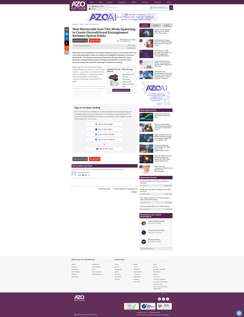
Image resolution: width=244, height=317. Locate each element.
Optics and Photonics (91, 24)
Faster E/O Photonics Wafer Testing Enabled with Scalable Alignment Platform (163, 63)
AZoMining (74, 277)
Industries (137, 274)
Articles (117, 267)
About (155, 264)
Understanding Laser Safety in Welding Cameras (154, 182)
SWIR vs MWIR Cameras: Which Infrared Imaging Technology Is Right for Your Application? (163, 137)
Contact (155, 274)
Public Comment (104, 189)
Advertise (156, 277)
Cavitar (146, 186)
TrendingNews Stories (144, 25)
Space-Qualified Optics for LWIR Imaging (154, 206)
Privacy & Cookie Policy (160, 282)
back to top (164, 294)
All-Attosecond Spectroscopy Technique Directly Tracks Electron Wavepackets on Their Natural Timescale (163, 75)
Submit (134, 192)
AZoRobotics (75, 269)
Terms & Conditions (159, 279)
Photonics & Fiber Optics (156, 230)
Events (136, 267)
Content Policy (157, 284)
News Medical (96, 272)
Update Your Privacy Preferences (87, 314)
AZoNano (74, 267)
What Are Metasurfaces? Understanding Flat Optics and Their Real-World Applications (163, 158)
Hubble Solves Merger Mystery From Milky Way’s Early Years (162, 31)
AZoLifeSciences (97, 274)
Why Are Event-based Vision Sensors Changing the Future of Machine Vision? (163, 126)
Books (136, 264)
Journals (117, 279)
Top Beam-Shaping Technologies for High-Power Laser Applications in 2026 (162, 147)
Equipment (118, 269)
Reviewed (132, 48)
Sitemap (136, 279)
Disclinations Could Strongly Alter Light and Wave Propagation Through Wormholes (163, 53)
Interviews (118, 277)
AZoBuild (74, 274)
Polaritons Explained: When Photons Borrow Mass (163, 115)
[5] (146, 75)
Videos (117, 272)
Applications (138, 272)
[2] (146, 43)
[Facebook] (66, 38)
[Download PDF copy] (66, 29)
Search (155, 267)
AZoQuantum (96, 267)
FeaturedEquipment (156, 25)
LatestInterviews (167, 25)
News (81, 24)
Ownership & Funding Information (160, 287)
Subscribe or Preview (154, 223)
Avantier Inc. (147, 209)
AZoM (73, 264)
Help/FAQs (137, 277)
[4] (146, 64)
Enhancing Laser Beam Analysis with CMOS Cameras (155, 190)
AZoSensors (96, 264)
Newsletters (157, 272)
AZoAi (94, 269)
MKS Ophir (147, 194)
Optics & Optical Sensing (156, 221)
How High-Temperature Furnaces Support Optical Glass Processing (155, 198)
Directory (117, 274)
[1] (146, 33)
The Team (137, 282)
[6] (146, 169)
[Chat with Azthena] (239, 313)
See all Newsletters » (147, 248)
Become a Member (159, 269)
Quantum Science (154, 239)
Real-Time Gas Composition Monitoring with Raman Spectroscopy (163, 168)
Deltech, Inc (147, 202)
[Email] (66, 52)
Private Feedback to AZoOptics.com (126, 189)
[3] (146, 54)
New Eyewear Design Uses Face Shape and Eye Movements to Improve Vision (163, 42)
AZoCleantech (75, 272)
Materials (137, 269)
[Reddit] (66, 47)
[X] (66, 43)
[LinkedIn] (66, 34)
